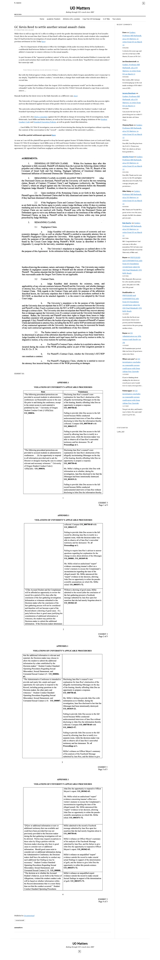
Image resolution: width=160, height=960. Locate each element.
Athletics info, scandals (71, 19)
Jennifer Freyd (128, 157)
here (43, 41)
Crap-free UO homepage (91, 19)
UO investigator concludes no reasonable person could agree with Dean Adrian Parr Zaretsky (131, 365)
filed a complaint (41, 117)
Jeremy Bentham (129, 93)
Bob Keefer (126, 223)
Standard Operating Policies (45, 122)
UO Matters (80, 8)
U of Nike (106, 19)
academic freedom (53, 19)
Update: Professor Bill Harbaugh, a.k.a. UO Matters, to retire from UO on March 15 (132, 38)
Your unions (116, 19)
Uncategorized (29, 915)
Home (42, 19)
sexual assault (20, 920)
